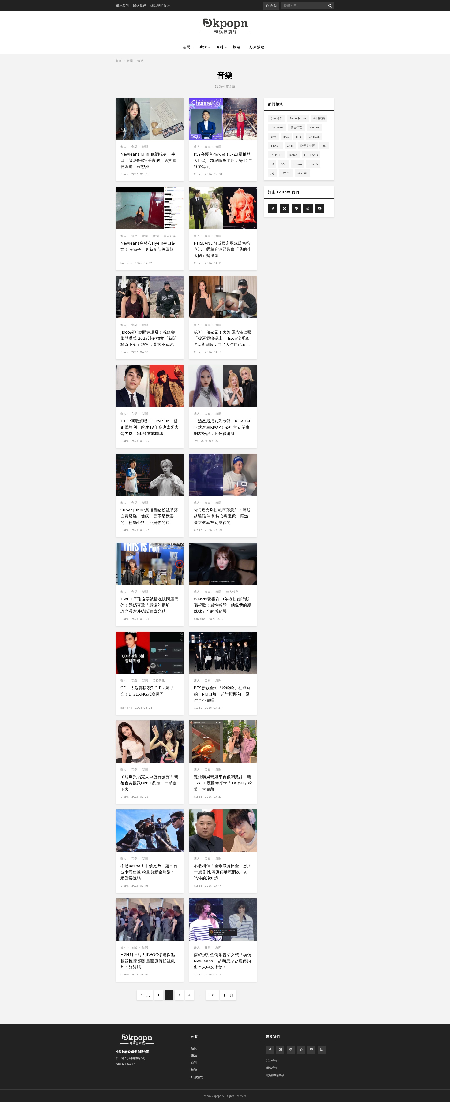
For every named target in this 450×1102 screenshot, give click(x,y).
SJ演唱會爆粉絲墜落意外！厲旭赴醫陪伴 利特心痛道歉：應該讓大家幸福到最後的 (222, 516)
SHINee (314, 127)
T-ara (298, 163)
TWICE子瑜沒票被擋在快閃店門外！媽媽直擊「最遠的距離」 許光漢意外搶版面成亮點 (149, 605)
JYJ (272, 173)
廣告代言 (296, 127)
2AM (284, 163)
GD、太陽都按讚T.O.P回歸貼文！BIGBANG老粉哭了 (147, 690)
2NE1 (290, 145)
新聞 (187, 47)
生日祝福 (319, 118)
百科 (220, 47)
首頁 (119, 61)
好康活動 (257, 47)
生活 (203, 47)
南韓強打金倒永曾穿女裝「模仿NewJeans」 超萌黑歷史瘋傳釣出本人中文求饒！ (222, 961)
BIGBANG (277, 127)
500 (212, 995)
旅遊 (236, 47)
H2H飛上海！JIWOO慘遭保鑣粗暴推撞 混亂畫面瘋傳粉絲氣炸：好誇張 (147, 961)
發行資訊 (159, 680)
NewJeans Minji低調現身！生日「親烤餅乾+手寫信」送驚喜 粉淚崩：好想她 (148, 160)
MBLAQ (302, 173)
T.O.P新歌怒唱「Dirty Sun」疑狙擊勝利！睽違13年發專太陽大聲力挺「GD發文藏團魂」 (149, 427)
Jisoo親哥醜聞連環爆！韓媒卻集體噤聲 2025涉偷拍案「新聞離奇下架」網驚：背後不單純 (148, 338)
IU (272, 163)
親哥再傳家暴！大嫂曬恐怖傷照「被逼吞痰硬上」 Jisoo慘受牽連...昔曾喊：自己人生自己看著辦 (222, 341)
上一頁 (144, 995)
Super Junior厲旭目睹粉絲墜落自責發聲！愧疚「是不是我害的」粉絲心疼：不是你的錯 (149, 516)
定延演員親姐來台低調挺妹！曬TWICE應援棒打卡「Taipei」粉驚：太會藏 (223, 783)
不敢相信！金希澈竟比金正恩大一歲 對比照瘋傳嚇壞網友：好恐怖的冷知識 (222, 872)
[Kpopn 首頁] (225, 26)
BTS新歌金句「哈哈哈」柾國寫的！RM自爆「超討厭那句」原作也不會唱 (222, 694)
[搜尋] (330, 5)
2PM (273, 136)
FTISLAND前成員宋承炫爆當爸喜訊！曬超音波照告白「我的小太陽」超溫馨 (222, 249)
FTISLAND (311, 154)
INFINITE (276, 154)
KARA (293, 154)
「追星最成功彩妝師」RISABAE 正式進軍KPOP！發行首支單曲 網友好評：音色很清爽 (222, 427)
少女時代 (276, 118)
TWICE (286, 173)
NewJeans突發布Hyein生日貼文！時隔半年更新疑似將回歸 (148, 246)
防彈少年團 (307, 145)
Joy (196, 441)
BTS (299, 136)
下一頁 (228, 995)
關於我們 (122, 5)
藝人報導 (170, 236)
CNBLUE (314, 136)
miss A (313, 163)
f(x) (324, 145)
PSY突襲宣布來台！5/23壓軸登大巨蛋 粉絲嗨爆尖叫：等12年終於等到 (223, 160)
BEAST (275, 145)
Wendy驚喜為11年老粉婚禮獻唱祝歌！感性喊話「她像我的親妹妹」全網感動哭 (222, 605)
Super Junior (297, 118)
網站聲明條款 (160, 5)
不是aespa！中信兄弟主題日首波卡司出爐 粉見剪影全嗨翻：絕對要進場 (148, 872)
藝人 (123, 147)
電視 (134, 236)
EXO (286, 136)
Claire (124, 174)
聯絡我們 (139, 5)
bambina (126, 263)
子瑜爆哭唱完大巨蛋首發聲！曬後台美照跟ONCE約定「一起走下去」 (149, 783)
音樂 (134, 147)
